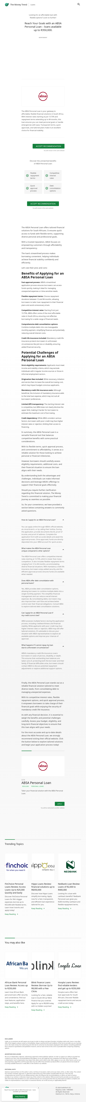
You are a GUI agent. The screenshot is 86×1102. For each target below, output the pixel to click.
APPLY (59, 804)
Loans (33, 4)
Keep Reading (20, 1096)
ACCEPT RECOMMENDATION (48, 146)
